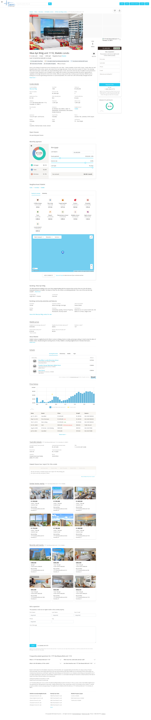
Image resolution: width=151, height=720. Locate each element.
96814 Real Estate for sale (56, 702)
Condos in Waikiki (75, 696)
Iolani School (41, 370)
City (53, 618)
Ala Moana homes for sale (35, 696)
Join (147, 3)
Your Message (33, 625)
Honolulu (36, 187)
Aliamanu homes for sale (35, 700)
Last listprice (54, 151)
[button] (39, 237)
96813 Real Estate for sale (56, 700)
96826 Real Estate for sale (56, 696)
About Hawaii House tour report (88, 476)
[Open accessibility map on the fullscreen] (91, 237)
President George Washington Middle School (49, 365)
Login (142, 3)
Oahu (31, 187)
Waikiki (64, 56)
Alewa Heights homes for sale (36, 698)
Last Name (55, 612)
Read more (38, 291)
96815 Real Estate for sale (56, 698)
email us (103, 714)
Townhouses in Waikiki (76, 700)
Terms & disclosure (76, 714)
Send (32, 645)
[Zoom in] (91, 265)
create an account (56, 31)
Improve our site (85, 714)
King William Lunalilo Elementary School (48, 360)
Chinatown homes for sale (35, 702)
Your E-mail (77, 612)
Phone (31, 618)
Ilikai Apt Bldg (33, 89)
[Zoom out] (91, 268)
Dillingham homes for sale (35, 705)
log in (49, 31)
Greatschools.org (74, 377)
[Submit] (50, 3)
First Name (32, 612)
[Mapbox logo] (35, 270)
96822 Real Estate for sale (56, 705)
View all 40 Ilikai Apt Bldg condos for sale (41, 314)
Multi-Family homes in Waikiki (77, 698)
